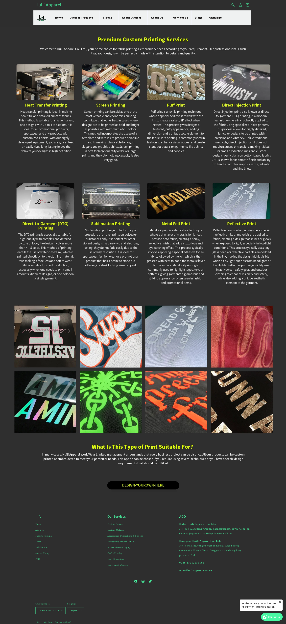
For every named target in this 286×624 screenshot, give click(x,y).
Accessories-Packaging (118, 547)
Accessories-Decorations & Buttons (125, 536)
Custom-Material (115, 530)
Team (38, 542)
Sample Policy (42, 553)
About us (40, 530)
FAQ (37, 559)
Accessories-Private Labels (120, 542)
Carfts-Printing (114, 553)
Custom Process (115, 524)
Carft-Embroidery (116, 559)
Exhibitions (41, 547)
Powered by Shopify (63, 622)
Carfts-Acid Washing (117, 565)
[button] (233, 5)
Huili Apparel (48, 622)
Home (38, 524)
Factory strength (43, 536)
